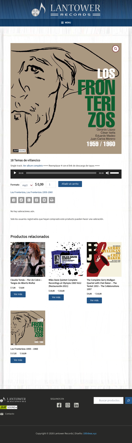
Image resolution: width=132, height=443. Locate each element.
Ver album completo (33, 165)
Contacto (9, 413)
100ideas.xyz (89, 433)
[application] (66, 175)
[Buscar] (128, 400)
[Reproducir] (15, 173)
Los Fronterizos (18, 192)
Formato (14, 184)
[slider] (115, 173)
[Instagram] (67, 405)
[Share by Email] (44, 200)
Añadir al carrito (70, 184)
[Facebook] (59, 405)
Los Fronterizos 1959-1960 (40, 192)
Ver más (18, 294)
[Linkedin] (76, 405)
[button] (115, 48)
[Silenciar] (107, 173)
